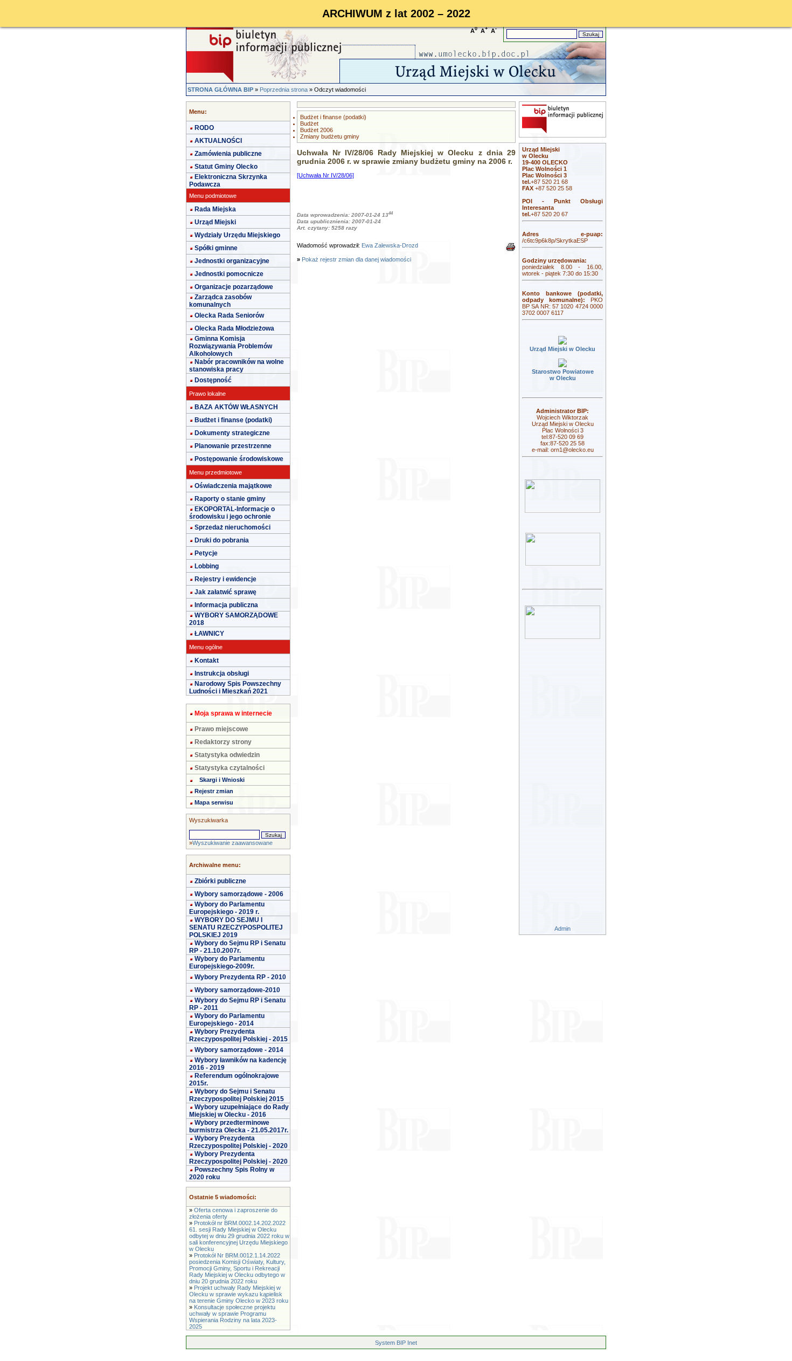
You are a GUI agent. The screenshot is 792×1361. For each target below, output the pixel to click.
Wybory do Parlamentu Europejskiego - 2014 (227, 1019)
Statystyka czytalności (229, 768)
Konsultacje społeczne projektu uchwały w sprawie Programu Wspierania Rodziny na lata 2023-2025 (233, 1317)
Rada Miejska (215, 209)
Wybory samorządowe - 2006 (238, 894)
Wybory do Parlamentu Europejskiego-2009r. (227, 962)
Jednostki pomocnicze (228, 274)
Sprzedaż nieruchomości (232, 527)
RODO (204, 128)
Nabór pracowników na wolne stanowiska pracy (236, 365)
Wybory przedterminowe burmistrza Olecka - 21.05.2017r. (238, 1126)
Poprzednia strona (284, 89)
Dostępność (213, 380)
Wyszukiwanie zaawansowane (232, 843)
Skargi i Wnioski (222, 779)
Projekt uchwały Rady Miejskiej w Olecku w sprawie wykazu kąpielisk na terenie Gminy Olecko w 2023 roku (238, 1294)
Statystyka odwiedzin (227, 755)
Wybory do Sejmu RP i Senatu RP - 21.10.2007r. (237, 946)
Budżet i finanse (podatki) (233, 420)
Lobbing (206, 566)
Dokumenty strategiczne (232, 433)
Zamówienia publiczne (228, 153)
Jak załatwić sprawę (225, 592)
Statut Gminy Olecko (226, 166)
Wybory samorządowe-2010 (237, 990)
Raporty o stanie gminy (230, 499)
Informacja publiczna (226, 605)
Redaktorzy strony (223, 742)
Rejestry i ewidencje (225, 579)
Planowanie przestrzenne (233, 446)
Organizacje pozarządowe (233, 287)
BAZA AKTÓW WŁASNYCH (236, 407)
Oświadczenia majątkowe (233, 486)
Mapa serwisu (213, 802)
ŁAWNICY (209, 633)
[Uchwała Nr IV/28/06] (325, 175)
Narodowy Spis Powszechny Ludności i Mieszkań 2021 (235, 687)
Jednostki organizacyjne (231, 261)
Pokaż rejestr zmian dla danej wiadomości (356, 259)
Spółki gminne (216, 248)
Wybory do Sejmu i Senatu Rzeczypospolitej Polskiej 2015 (236, 1095)
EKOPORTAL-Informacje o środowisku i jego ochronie (232, 512)
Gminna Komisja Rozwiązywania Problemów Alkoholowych (230, 346)
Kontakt (206, 660)
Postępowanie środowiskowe (238, 459)
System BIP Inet (396, 1342)
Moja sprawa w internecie (233, 713)
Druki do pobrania (221, 540)
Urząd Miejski (215, 222)
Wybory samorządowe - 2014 (238, 1050)
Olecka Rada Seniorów (229, 315)
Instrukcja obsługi (221, 673)
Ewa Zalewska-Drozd (390, 245)
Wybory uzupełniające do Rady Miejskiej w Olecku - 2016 (239, 1110)
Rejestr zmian (213, 791)
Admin (562, 928)
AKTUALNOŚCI (218, 141)
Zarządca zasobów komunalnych (220, 300)
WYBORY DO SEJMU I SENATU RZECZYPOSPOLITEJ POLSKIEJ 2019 (236, 927)
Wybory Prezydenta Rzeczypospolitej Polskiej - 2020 (238, 1142)
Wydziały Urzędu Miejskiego (237, 235)
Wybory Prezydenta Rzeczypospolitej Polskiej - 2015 (238, 1035)
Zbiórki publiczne (220, 881)
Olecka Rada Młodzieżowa (234, 328)
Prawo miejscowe (221, 729)
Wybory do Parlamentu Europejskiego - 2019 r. (227, 908)
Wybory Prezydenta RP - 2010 (240, 977)
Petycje (206, 553)
